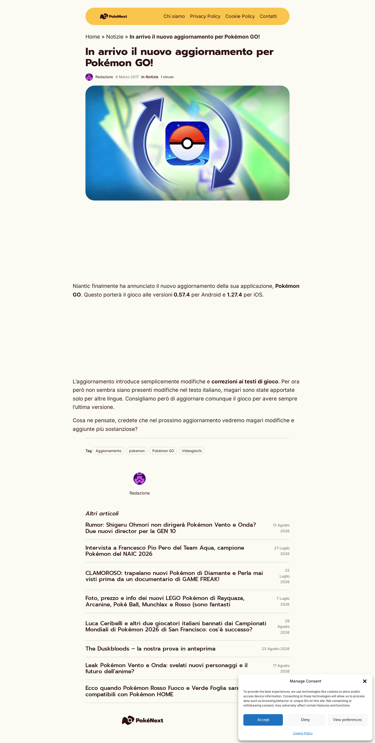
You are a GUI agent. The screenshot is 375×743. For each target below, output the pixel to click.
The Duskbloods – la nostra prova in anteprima (150, 649)
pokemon (137, 451)
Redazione (104, 77)
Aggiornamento (108, 451)
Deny (305, 719)
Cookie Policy (303, 733)
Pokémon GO (163, 451)
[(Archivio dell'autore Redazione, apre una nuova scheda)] (139, 483)
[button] (364, 681)
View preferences (347, 719)
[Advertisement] (187, 241)
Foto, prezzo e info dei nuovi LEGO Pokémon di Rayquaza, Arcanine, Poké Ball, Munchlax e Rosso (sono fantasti (164, 601)
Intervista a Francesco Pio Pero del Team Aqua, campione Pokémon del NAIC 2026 (164, 551)
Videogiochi (192, 451)
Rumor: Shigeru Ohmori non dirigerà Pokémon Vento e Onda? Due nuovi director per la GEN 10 (170, 528)
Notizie (114, 36)
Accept (263, 719)
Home (92, 36)
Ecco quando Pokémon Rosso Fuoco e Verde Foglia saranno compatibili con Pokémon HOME (167, 691)
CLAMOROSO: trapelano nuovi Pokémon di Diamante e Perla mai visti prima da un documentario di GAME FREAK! (174, 576)
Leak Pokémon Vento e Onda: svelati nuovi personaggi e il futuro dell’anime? (166, 668)
